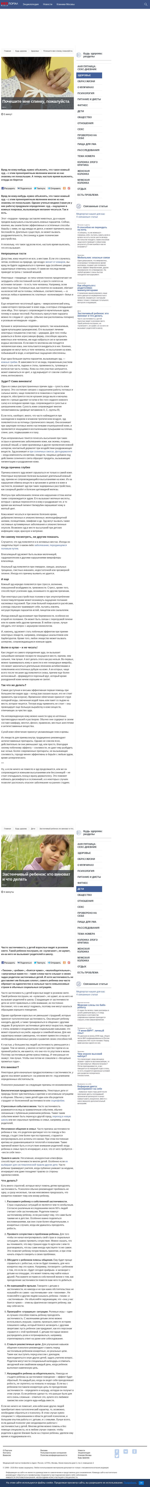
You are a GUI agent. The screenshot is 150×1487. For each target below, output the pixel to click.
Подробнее (130, 1482)
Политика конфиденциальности (53, 1455)
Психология (85, 93)
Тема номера (86, 156)
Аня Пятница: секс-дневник (87, 68)
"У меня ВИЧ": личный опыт (90, 1031)
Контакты (7, 1453)
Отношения (85, 123)
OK (141, 1483)
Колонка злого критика (87, 163)
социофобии (57, 1100)
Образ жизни (86, 81)
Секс (80, 129)
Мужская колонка (83, 181)
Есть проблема (87, 195)
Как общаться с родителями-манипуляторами (87, 287)
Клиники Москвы (66, 4)
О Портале (7, 1450)
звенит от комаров (55, 262)
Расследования (88, 150)
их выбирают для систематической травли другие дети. (34, 1163)
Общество (84, 117)
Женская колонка (83, 172)
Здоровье (84, 75)
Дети (80, 111)
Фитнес (82, 105)
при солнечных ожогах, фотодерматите (50, 451)
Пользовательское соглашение (53, 1453)
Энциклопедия (31, 4)
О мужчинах (85, 87)
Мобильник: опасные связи (93, 257)
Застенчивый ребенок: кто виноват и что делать (93, 314)
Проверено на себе (87, 136)
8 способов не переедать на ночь (92, 228)
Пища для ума (86, 144)
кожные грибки (9, 362)
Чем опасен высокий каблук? (89, 1055)
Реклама (43, 1450)
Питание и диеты (89, 99)
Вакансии (7, 1455)
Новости (47, 4)
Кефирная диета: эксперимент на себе (89, 1087)
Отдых (81, 189)
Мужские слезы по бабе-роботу (91, 1006)
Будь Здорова (83, 1458)
